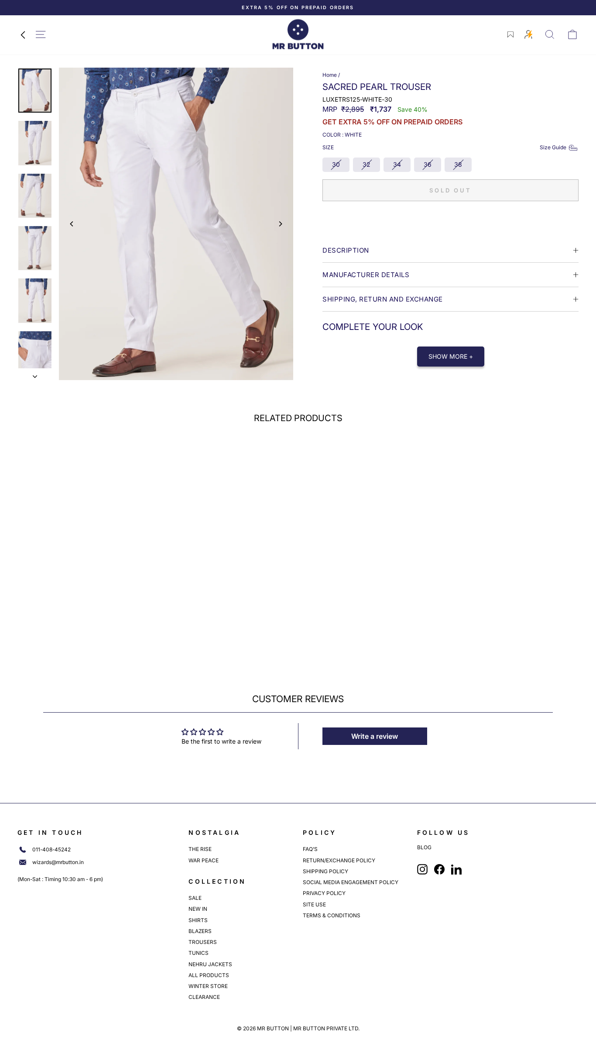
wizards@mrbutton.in (58, 862)
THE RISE (200, 849)
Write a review (374, 736)
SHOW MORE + (450, 356)
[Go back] (22, 34)
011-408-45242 (51, 850)
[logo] (298, 34)
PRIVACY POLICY (324, 893)
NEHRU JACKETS (210, 964)
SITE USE (314, 904)
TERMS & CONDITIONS (331, 915)
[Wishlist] (510, 34)
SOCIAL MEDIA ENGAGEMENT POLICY (350, 882)
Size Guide (553, 147)
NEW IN (197, 909)
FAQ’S (310, 849)
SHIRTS (198, 920)
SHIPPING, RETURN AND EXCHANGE (382, 299)
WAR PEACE (203, 860)
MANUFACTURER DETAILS (365, 275)
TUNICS (198, 953)
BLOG (424, 847)
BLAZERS (200, 931)
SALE (195, 898)
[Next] (280, 224)
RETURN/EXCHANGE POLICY (339, 860)
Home (329, 75)
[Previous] (72, 224)
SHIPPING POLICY (325, 871)
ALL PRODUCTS (208, 975)
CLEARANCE (204, 997)
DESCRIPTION (345, 250)
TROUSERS (202, 942)
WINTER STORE (208, 986)
